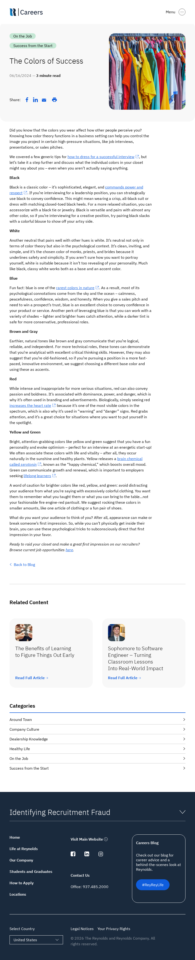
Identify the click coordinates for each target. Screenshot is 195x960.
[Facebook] (26, 99)
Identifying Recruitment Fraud (60, 812)
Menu (170, 11)
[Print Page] (54, 99)
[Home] (28, 12)
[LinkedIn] (35, 99)
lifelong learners (37, 475)
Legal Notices (82, 928)
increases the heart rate (30, 405)
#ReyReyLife (153, 884)
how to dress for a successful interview (101, 156)
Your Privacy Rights (114, 928)
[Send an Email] (44, 100)
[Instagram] (100, 854)
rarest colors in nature (75, 287)
